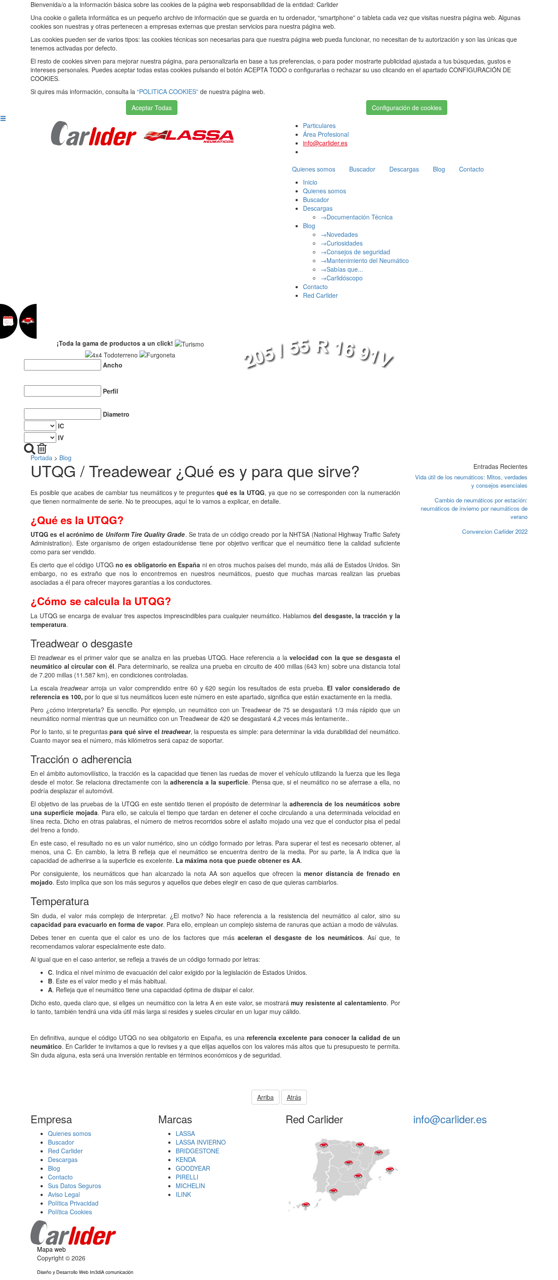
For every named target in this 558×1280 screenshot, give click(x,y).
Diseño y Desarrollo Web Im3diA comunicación (85, 1272)
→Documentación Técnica (356, 216)
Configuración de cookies (407, 107)
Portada (41, 457)
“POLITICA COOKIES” (167, 91)
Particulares (319, 125)
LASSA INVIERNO (201, 1142)
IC (61, 425)
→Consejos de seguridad (355, 251)
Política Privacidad (73, 1203)
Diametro (116, 414)
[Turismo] (189, 344)
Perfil (110, 391)
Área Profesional (326, 134)
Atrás (294, 1097)
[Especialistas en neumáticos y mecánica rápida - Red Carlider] (94, 132)
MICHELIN (190, 1185)
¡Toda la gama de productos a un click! (115, 343)
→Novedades (339, 234)
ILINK (183, 1194)
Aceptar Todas (152, 107)
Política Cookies (70, 1211)
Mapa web (51, 1249)
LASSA (185, 1133)
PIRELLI (187, 1176)
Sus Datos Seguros (74, 1185)
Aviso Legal (64, 1194)
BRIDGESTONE (197, 1150)
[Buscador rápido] (29, 448)
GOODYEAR (193, 1168)
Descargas (404, 169)
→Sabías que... (341, 269)
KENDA (186, 1159)
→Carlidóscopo (341, 277)
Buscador (362, 169)
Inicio (310, 182)
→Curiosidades (341, 243)
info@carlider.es (325, 142)
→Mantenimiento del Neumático (364, 260)
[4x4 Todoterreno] (111, 354)
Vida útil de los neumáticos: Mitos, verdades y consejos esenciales (471, 481)
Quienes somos (313, 169)
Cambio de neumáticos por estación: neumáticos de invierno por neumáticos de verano (474, 508)
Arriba (265, 1097)
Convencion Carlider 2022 (494, 531)
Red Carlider (320, 295)
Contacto (471, 169)
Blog (439, 169)
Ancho (112, 364)
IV (61, 437)
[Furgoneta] (157, 354)
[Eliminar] (42, 448)
